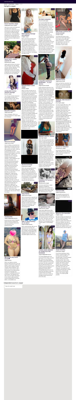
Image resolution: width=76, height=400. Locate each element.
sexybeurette (8, 216)
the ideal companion (45, 19)
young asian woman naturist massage (10, 91)
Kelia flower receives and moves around (63, 32)
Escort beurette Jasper (11, 24)
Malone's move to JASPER (46, 136)
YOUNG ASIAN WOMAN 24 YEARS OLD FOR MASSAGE (46, 251)
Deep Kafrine (25, 193)
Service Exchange (27, 164)
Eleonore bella (60, 190)
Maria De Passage (10, 141)
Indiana (16, 4)
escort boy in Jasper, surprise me (11, 59)
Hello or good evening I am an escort (28, 222)
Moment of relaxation (62, 146)
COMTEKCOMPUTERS (8, 1)
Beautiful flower (60, 79)
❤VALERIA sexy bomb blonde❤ (11, 257)
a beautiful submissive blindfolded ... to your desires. (45, 82)
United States (11, 4)
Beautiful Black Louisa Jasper (28, 86)
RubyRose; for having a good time (45, 180)
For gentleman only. (44, 207)
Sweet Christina (60, 250)
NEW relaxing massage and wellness (28, 34)
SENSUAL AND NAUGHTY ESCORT (63, 100)
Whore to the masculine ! (63, 213)
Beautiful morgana (10, 110)
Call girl (5, 4)
